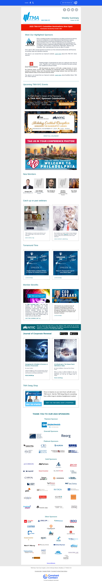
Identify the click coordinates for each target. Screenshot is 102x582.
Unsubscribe (38, 571)
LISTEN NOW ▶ (29, 277)
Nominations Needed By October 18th (51, 28)
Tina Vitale (74, 191)
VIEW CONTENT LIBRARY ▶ (61, 239)
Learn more (58, 54)
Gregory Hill (28, 191)
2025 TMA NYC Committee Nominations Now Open (51, 26)
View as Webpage (51, 563)
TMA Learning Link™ (33, 304)
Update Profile (46, 571)
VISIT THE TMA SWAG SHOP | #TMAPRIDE (60, 403)
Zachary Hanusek (63, 191)
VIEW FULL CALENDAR (51, 136)
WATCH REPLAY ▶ (29, 237)
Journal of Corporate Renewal (37, 333)
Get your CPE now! (57, 328)
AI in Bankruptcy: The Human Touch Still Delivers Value (64, 365)
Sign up (66, 234)
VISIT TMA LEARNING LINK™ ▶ (32, 318)
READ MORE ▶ (29, 375)
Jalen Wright (39, 191)
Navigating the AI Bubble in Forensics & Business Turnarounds (36, 365)
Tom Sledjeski (51, 191)
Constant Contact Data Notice (59, 571)
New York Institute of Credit (53, 327)
